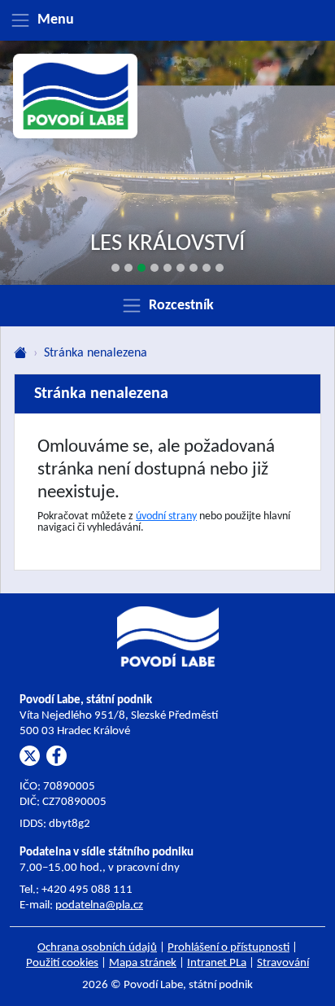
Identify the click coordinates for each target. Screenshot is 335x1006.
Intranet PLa (216, 963)
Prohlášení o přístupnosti (228, 948)
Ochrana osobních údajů (97, 948)
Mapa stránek (142, 963)
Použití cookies (62, 963)
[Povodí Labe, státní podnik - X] (30, 756)
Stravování (283, 963)
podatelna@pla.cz (99, 905)
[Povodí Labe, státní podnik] (76, 96)
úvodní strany (166, 516)
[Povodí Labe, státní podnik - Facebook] (56, 756)
